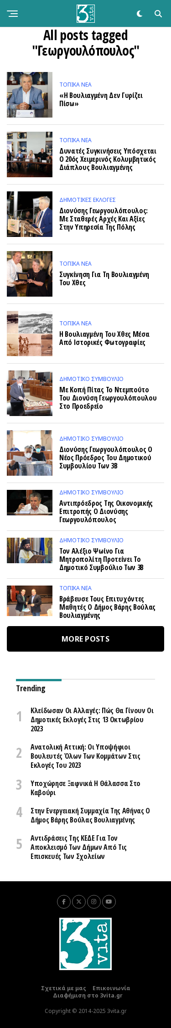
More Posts (85, 639)
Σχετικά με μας (63, 988)
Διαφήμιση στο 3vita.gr (88, 995)
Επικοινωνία (111, 988)
